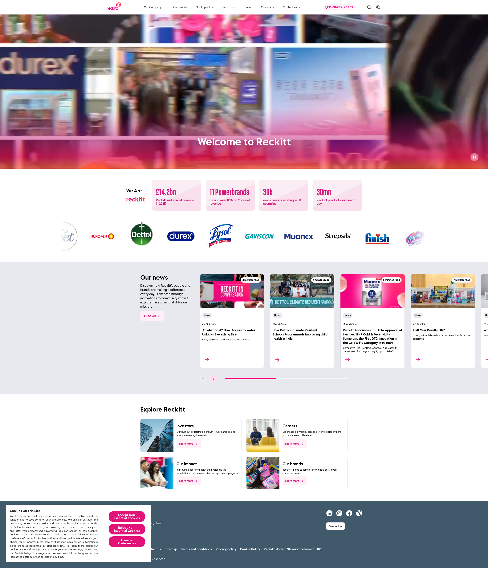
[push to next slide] (213, 379)
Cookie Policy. (23, 553)
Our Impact (203, 7)
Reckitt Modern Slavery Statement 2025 (293, 549)
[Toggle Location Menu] (378, 7)
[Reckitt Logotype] (114, 7)
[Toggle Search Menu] (369, 7)
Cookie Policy (250, 549)
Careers (266, 7)
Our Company (152, 7)
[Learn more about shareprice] (342, 7)
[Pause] (474, 157)
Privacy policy (226, 549)
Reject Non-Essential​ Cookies (127, 529)
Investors (228, 7)
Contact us (290, 7)
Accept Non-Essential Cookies (127, 516)
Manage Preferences (127, 541)
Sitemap (171, 549)
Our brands (180, 7)
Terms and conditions (196, 549)
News (249, 7)
